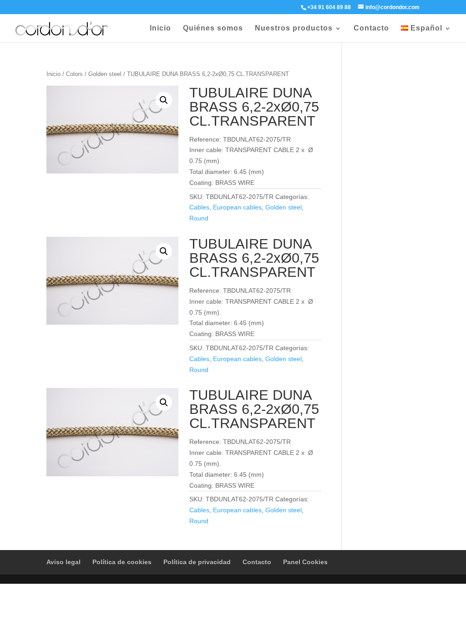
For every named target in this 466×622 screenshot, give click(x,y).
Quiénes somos (213, 28)
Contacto (371, 28)
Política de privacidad (197, 562)
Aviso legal (63, 562)
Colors (74, 74)
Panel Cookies (305, 562)
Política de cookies (122, 562)
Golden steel (105, 74)
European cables (237, 207)
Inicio (160, 28)
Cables (199, 207)
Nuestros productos (294, 28)
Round (198, 218)
